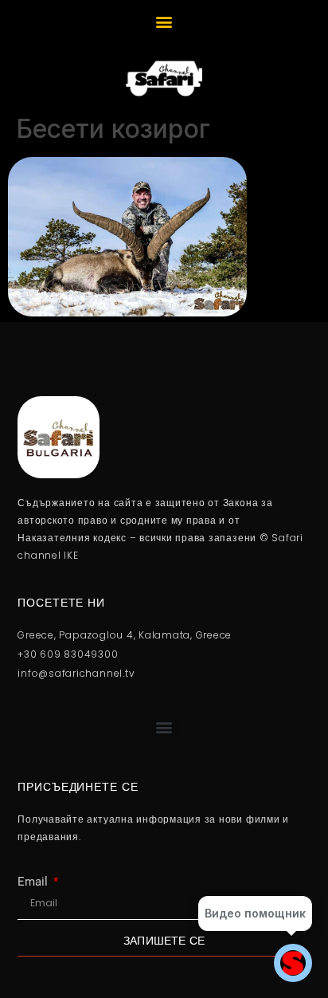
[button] (164, 21)
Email (34, 882)
